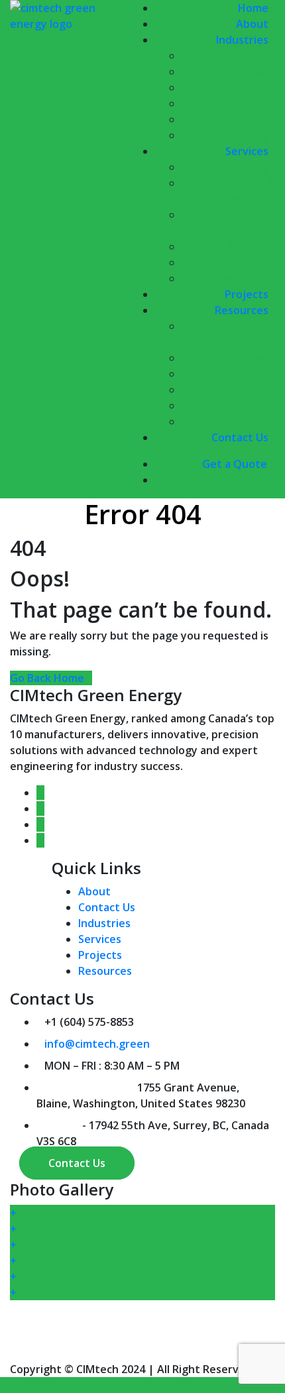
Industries (104, 923)
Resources (105, 971)
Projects (100, 955)
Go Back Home (47, 678)
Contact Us (239, 437)
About (94, 891)
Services (99, 939)
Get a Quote (234, 464)
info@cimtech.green (97, 1043)
